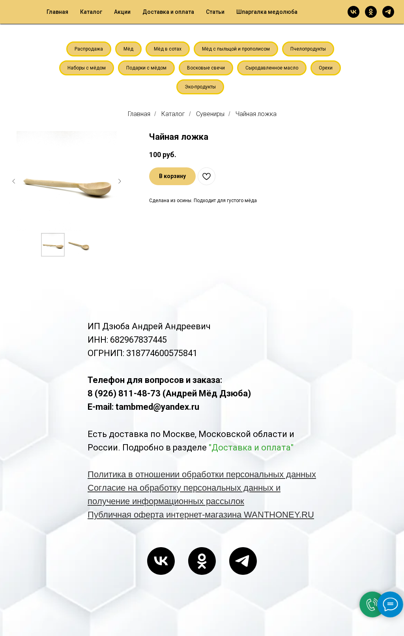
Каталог (91, 12)
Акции (122, 12)
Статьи (215, 12)
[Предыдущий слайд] (14, 181)
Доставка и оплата (168, 12)
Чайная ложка (256, 114)
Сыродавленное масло (271, 68)
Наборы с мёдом (86, 68)
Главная (57, 12)
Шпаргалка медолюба (266, 12)
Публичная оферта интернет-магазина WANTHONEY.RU (201, 515)
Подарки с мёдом (146, 68)
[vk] (353, 12)
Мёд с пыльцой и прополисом (236, 49)
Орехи (326, 68)
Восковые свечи (206, 68)
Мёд (128, 49)
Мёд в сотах (167, 49)
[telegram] (388, 12)
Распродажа (89, 49)
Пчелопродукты (308, 49)
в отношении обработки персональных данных (222, 474)
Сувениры (210, 114)
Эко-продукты (200, 87)
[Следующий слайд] (119, 181)
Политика (108, 474)
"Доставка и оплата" (251, 447)
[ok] (371, 12)
